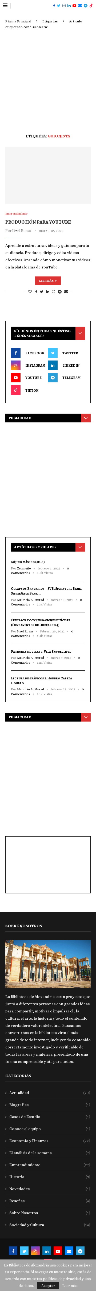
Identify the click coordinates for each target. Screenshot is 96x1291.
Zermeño (24, 568)
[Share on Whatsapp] (53, 292)
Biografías (49, 1104)
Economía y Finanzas (49, 1140)
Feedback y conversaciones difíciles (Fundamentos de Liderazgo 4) (40, 622)
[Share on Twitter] (41, 292)
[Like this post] (30, 292)
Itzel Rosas (21, 230)
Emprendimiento (49, 1164)
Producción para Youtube (38, 222)
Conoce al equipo (49, 1128)
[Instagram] (64, 5)
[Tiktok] (91, 5)
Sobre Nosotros (49, 1212)
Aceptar (48, 1286)
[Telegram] (85, 5)
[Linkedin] (69, 5)
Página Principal (18, 21)
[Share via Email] (66, 292)
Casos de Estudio (49, 1116)
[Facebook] (54, 5)
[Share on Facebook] (36, 292)
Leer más (46, 281)
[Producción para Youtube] (48, 175)
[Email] (80, 5)
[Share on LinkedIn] (47, 292)
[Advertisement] (48, 80)
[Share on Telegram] (60, 292)
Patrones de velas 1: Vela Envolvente (41, 651)
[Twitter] (59, 5)
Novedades (49, 1188)
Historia (49, 1176)
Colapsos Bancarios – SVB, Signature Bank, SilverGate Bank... (46, 591)
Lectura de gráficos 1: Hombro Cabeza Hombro (41, 680)
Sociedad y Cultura (49, 1224)
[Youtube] (74, 5)
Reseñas (49, 1200)
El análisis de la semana (49, 1152)
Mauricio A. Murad (30, 600)
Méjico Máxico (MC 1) (28, 562)
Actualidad (49, 1092)
